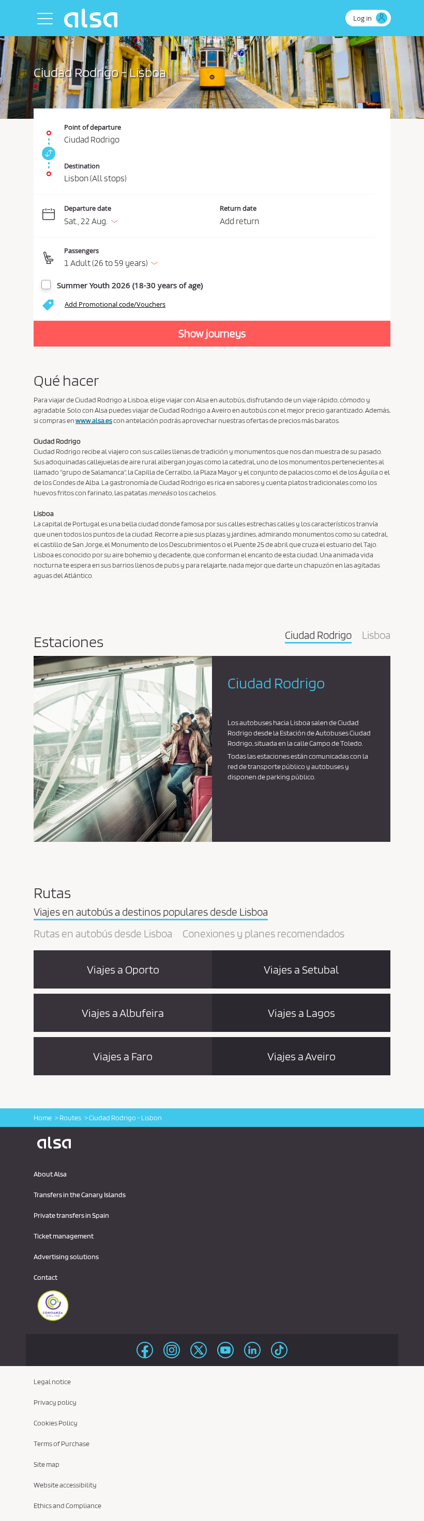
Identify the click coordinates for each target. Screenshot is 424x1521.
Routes (70, 1118)
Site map (46, 1464)
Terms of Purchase (61, 1443)
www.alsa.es (93, 420)
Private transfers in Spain (71, 1215)
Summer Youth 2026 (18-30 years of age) (130, 285)
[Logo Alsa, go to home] (93, 18)
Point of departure (92, 127)
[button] (219, 258)
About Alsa (50, 1174)
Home (43, 1118)
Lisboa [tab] (376, 635)
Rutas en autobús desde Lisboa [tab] (103, 934)
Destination (82, 165)
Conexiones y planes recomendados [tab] (263, 934)
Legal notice (52, 1381)
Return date (238, 208)
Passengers (81, 250)
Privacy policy (55, 1402)
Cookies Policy (56, 1423)
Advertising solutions (66, 1256)
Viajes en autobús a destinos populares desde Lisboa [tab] (151, 912)
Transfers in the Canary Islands (80, 1194)
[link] (47, 153)
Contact (45, 1277)
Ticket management (64, 1236)
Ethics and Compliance (67, 1505)
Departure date (87, 208)
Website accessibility (65, 1485)
